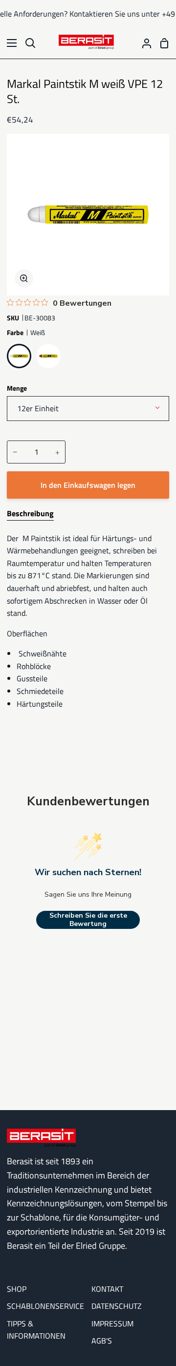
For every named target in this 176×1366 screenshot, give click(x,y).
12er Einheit (38, 408)
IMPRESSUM (112, 1323)
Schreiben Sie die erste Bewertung (88, 920)
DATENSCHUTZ (116, 1306)
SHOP (16, 1289)
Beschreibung (30, 513)
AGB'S (101, 1340)
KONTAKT (107, 1289)
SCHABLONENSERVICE (45, 1306)
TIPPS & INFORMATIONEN (36, 1330)
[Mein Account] (143, 43)
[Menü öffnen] (9, 43)
